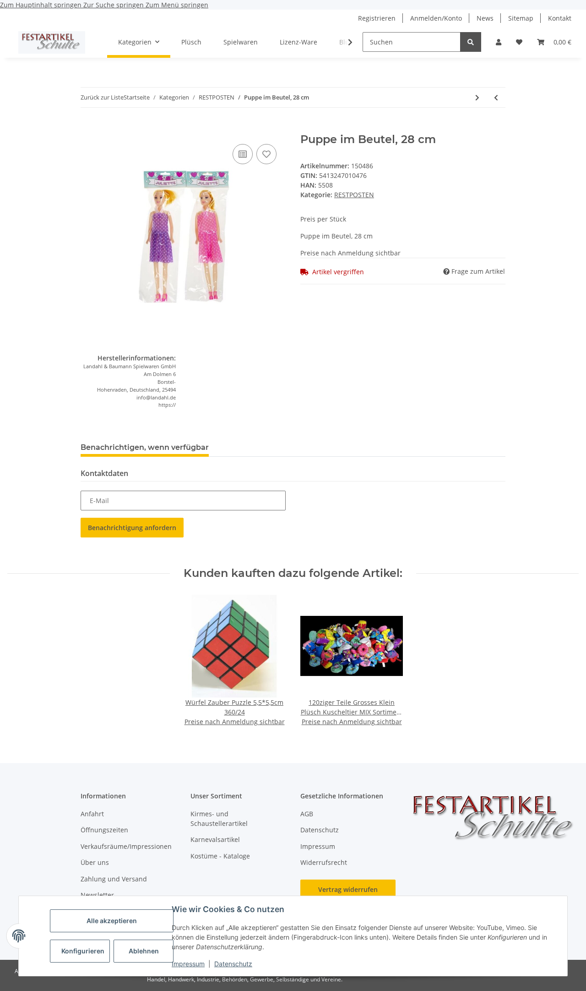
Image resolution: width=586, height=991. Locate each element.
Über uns (95, 862)
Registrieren (377, 18)
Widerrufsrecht (323, 862)
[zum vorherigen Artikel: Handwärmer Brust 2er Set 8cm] (496, 97)
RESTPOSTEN (354, 194)
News (485, 18)
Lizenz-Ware (298, 42)
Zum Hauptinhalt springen (41, 4)
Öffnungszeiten (104, 829)
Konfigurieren (82, 951)
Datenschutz (233, 964)
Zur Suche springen (114, 4)
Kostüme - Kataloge (220, 856)
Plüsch (191, 42)
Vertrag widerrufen (348, 889)
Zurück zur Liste (102, 97)
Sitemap (520, 18)
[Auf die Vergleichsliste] (243, 154)
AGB (306, 813)
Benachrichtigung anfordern (132, 527)
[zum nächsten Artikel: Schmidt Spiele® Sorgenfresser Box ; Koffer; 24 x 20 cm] (477, 97)
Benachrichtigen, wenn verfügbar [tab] (145, 447)
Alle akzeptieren (112, 921)
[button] (498, 42)
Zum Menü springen (177, 4)
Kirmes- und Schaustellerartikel (219, 818)
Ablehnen (144, 951)
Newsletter (97, 895)
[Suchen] (470, 42)
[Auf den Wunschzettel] (266, 154)
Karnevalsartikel (215, 839)
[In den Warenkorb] (88, 128)
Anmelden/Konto (436, 18)
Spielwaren (240, 42)
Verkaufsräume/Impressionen (126, 846)
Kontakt (559, 18)
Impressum (188, 964)
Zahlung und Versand (114, 879)
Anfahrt (92, 813)
